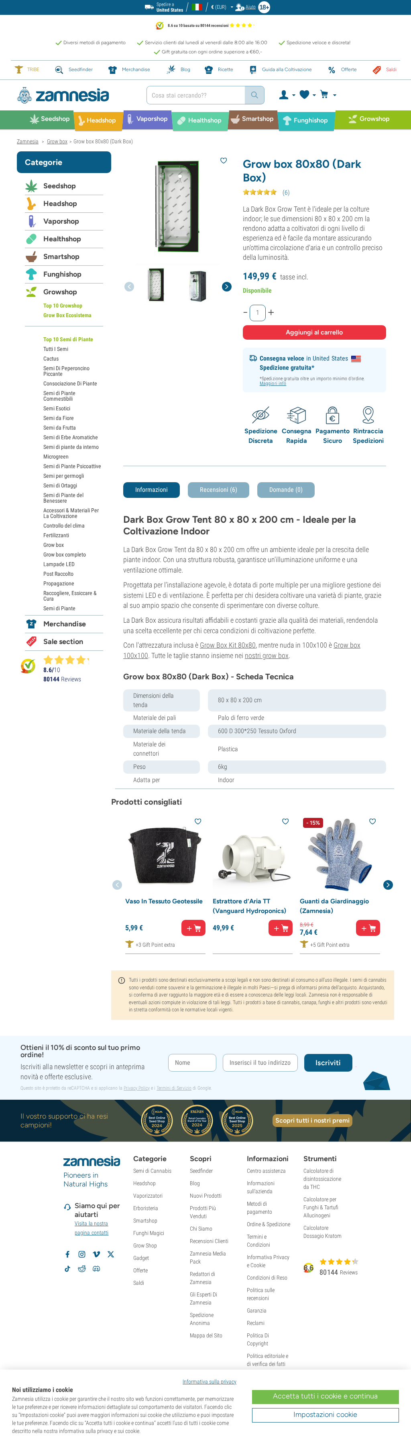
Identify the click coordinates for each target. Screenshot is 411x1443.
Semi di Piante (59, 608)
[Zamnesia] (75, 95)
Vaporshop (61, 221)
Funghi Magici (148, 1233)
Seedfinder (201, 1171)
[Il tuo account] (287, 95)
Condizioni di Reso (267, 1277)
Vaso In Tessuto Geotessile (164, 901)
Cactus (51, 358)
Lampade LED (59, 564)
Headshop (60, 203)
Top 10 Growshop (62, 305)
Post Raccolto (58, 574)
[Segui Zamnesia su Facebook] (67, 1254)
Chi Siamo (201, 1228)
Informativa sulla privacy (209, 1381)
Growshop (60, 291)
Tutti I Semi (55, 349)
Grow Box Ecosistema (67, 315)
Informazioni (151, 489)
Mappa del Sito (206, 1335)
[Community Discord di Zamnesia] (96, 1269)
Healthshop (62, 238)
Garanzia (257, 1310)
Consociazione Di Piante (70, 383)
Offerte (140, 1270)
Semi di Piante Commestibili (59, 396)
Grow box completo (64, 554)
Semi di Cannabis (152, 1171)
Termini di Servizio (174, 1088)
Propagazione (58, 583)
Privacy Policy (137, 1088)
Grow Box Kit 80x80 (228, 645)
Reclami (256, 1323)
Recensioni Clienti (209, 1241)
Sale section (63, 641)
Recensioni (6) (218, 489)
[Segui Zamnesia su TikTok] (67, 1269)
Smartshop (61, 256)
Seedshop (59, 185)
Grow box (53, 545)
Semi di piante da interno (71, 447)
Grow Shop (145, 1245)
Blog (195, 1183)
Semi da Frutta (59, 427)
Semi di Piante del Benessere (63, 498)
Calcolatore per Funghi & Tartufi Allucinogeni (320, 1207)
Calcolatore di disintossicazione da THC (322, 1179)
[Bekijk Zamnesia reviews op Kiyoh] (28, 665)
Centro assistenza (266, 1171)
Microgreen (56, 456)
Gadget (141, 1258)
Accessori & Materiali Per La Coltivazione (71, 513)
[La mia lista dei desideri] (307, 95)
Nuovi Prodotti (206, 1195)
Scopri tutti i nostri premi (312, 1120)
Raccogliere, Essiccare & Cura (70, 596)
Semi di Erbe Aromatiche (70, 437)
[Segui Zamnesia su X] (111, 1254)
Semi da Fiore (58, 418)
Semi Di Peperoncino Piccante (66, 371)
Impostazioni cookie (325, 1414)
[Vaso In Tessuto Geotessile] (165, 855)
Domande (286, 489)
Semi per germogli (63, 476)
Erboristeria (145, 1208)
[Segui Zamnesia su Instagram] (82, 1254)
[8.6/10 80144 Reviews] (69, 659)
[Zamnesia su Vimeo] (96, 1254)
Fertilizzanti (56, 535)
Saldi (138, 1283)
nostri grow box (267, 655)
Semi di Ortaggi (60, 485)
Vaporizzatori (148, 1195)
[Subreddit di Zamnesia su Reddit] (82, 1269)
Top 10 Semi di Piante (68, 339)
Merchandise (64, 624)
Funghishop (62, 274)
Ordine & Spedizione (268, 1224)
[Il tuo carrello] (330, 95)
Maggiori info (273, 383)
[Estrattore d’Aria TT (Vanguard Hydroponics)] (253, 855)
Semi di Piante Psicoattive (72, 466)
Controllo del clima (64, 525)
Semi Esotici (56, 408)
